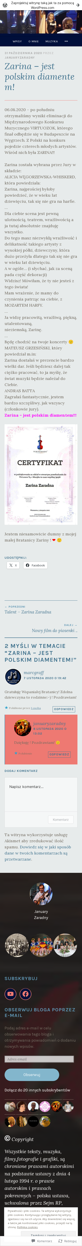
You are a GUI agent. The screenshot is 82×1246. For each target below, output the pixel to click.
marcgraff (34, 672)
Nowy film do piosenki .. (54, 628)
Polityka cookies (27, 1227)
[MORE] (67, 41)
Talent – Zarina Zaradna (28, 610)
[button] (17, 945)
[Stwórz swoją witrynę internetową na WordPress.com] (41, 5)
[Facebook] (25, 994)
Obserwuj (31, 1074)
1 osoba (36, 708)
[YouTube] (10, 994)
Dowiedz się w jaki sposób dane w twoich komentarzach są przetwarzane (38, 853)
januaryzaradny (20, 57)
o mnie (33, 41)
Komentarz (61, 819)
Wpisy (17, 41)
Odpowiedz (64, 709)
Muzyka (52, 41)
